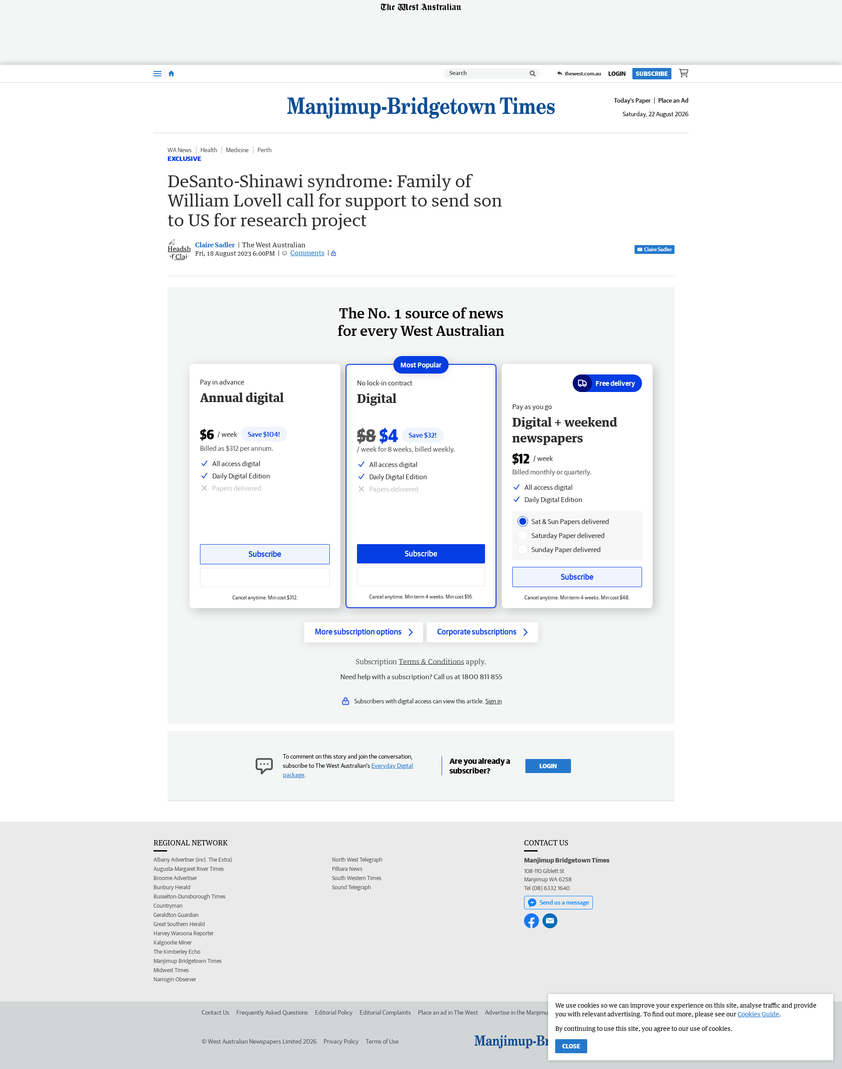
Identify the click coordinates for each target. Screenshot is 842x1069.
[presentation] (522, 521)
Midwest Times (171, 970)
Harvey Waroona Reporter (183, 933)
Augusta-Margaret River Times (188, 869)
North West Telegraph (357, 859)
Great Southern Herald (179, 924)
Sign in (493, 701)
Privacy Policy (341, 1041)
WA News (180, 149)
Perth (264, 149)
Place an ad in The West (448, 1012)
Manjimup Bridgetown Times (187, 961)
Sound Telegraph (351, 887)
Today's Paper (632, 100)
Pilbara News (347, 869)
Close (571, 1046)
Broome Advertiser (175, 878)
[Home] (171, 73)
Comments (307, 253)
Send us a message (564, 902)
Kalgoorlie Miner (172, 942)
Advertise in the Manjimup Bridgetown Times (542, 1012)
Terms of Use (382, 1041)
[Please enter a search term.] (533, 74)
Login (617, 73)
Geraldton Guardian (176, 915)
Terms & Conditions (431, 661)
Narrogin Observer (174, 979)
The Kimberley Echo (176, 951)
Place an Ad (673, 100)
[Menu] (157, 73)
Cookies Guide (758, 1014)
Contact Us (215, 1012)
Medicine (237, 149)
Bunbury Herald (171, 887)
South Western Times (356, 878)
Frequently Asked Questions (272, 1012)
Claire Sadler (658, 249)
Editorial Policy (334, 1012)
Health (208, 149)
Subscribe (652, 73)
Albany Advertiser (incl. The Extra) (192, 859)
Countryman (167, 905)
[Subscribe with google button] (421, 576)
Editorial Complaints (385, 1012)
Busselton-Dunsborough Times (189, 896)
